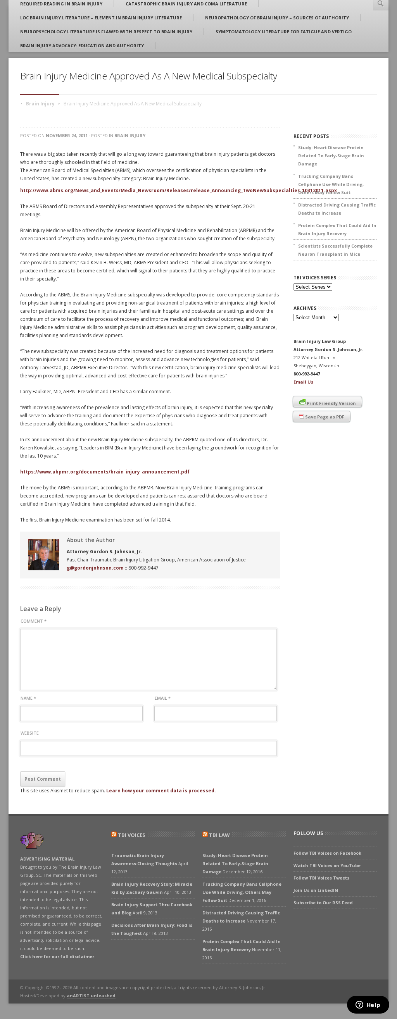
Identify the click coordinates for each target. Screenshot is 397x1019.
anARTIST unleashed (91, 995)
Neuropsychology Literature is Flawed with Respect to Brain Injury (106, 31)
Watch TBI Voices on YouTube (327, 865)
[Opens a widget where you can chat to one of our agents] (368, 1005)
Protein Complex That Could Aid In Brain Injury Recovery (337, 229)
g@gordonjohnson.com (95, 568)
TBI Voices (131, 834)
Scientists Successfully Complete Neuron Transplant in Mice (335, 250)
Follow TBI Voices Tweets (321, 878)
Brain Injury (40, 103)
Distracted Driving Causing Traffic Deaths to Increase (337, 209)
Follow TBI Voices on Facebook (327, 853)
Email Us (303, 382)
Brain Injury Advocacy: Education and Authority (82, 45)
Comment (34, 621)
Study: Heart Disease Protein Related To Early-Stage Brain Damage (331, 156)
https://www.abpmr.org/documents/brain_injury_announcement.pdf (105, 471)
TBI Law (219, 834)
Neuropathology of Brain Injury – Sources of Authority (277, 18)
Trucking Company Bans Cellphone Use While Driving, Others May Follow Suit (331, 184)
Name (28, 698)
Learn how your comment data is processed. (161, 790)
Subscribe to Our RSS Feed (323, 902)
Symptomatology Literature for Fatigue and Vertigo (284, 31)
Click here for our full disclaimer (57, 956)
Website (30, 733)
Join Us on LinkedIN (315, 890)
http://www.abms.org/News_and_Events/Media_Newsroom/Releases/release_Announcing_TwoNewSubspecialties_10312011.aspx (178, 190)
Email (163, 698)
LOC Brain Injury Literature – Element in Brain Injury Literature (101, 18)
